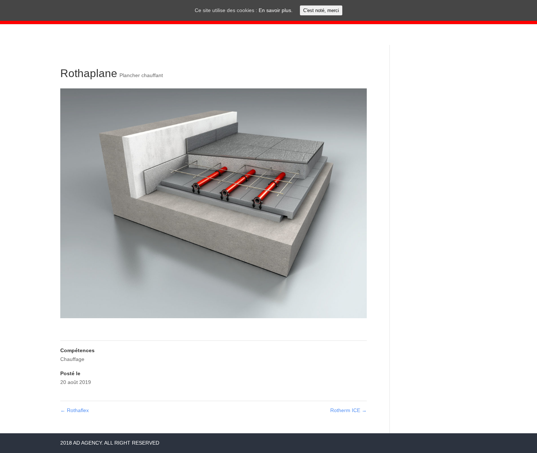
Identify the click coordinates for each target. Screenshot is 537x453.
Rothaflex (74, 410)
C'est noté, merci (321, 10)
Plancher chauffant (141, 75)
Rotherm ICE (348, 410)
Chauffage (72, 359)
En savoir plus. (276, 10)
